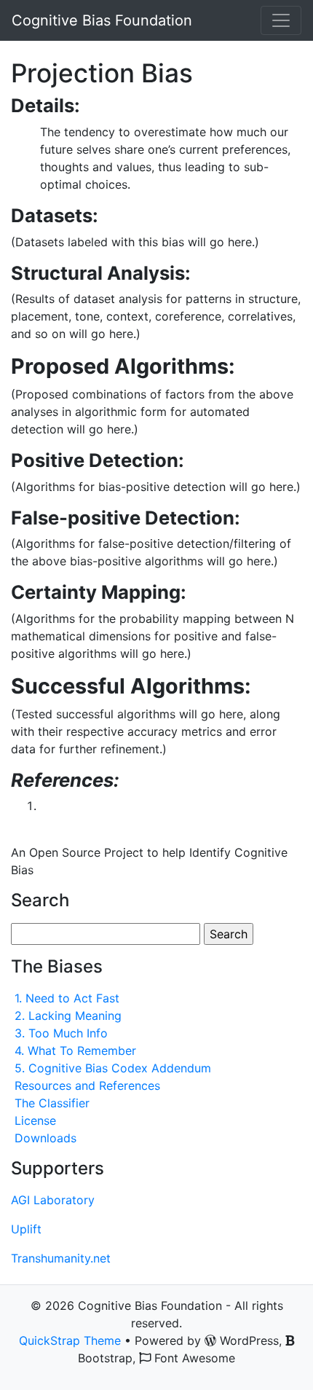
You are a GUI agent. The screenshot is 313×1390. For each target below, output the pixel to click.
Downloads (45, 1138)
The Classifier (52, 1103)
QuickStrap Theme (70, 1340)
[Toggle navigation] (281, 20)
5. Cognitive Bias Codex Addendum (113, 1068)
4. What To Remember (75, 1050)
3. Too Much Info (61, 1033)
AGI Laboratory (53, 1200)
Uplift (26, 1229)
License (35, 1120)
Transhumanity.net (61, 1258)
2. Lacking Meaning (68, 1015)
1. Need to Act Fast (67, 998)
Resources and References (87, 1085)
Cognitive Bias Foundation (102, 20)
